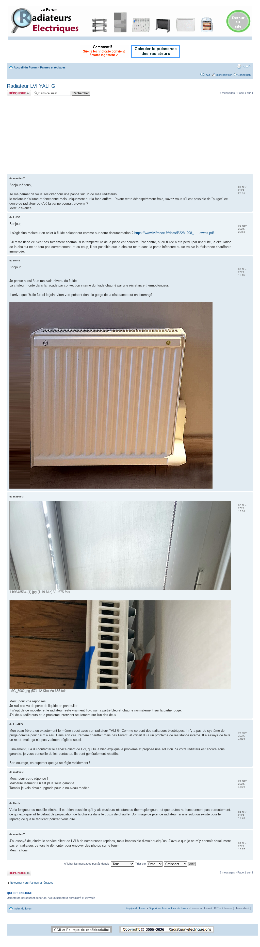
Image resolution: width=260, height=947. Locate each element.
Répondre (13, 91)
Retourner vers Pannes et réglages (31, 882)
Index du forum (23, 908)
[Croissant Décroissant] (180, 863)
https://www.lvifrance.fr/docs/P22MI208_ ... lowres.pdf (174, 233)
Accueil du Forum (26, 67)
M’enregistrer (224, 74)
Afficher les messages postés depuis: (87, 863)
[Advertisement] (130, 135)
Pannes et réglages (53, 67)
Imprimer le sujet (239, 66)
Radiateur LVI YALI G (31, 86)
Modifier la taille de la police (247, 66)
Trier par (141, 863)
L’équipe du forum (135, 908)
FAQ (207, 74)
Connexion (244, 74)
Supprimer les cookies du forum (168, 908)
